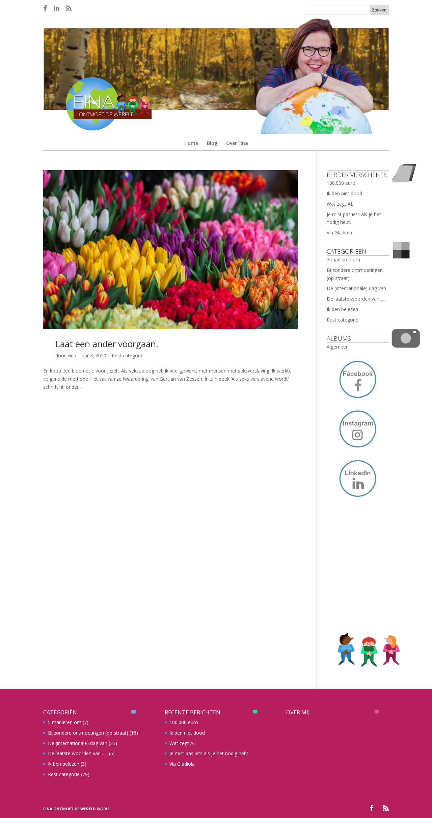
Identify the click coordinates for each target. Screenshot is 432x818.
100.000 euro (341, 183)
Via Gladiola (339, 232)
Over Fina (237, 143)
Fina (71, 355)
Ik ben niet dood (344, 193)
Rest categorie (127, 355)
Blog (212, 143)
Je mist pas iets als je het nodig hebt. (209, 753)
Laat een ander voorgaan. (106, 344)
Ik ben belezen (342, 309)
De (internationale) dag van (356, 288)
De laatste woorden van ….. (356, 299)
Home (191, 143)
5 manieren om (343, 259)
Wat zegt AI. (340, 204)
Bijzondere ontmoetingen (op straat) (88, 733)
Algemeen (338, 346)
